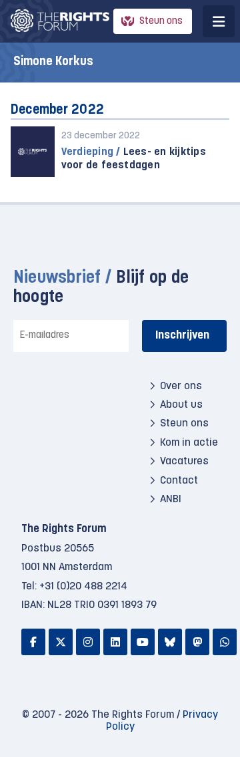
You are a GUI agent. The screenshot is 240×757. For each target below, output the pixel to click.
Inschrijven (182, 335)
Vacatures (184, 461)
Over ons (181, 386)
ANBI (170, 499)
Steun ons (161, 22)
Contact (179, 481)
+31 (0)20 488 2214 (83, 586)
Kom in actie (189, 443)
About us (181, 405)
